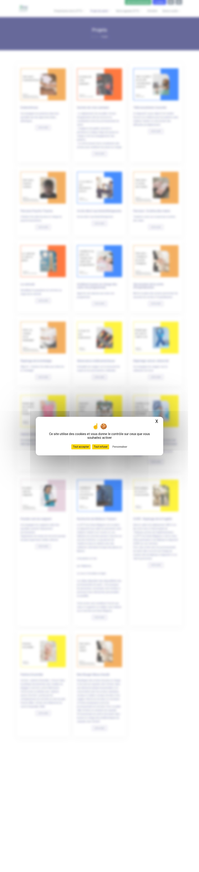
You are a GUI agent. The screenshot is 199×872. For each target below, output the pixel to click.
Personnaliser (119, 446)
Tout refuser (101, 446)
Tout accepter (81, 446)
